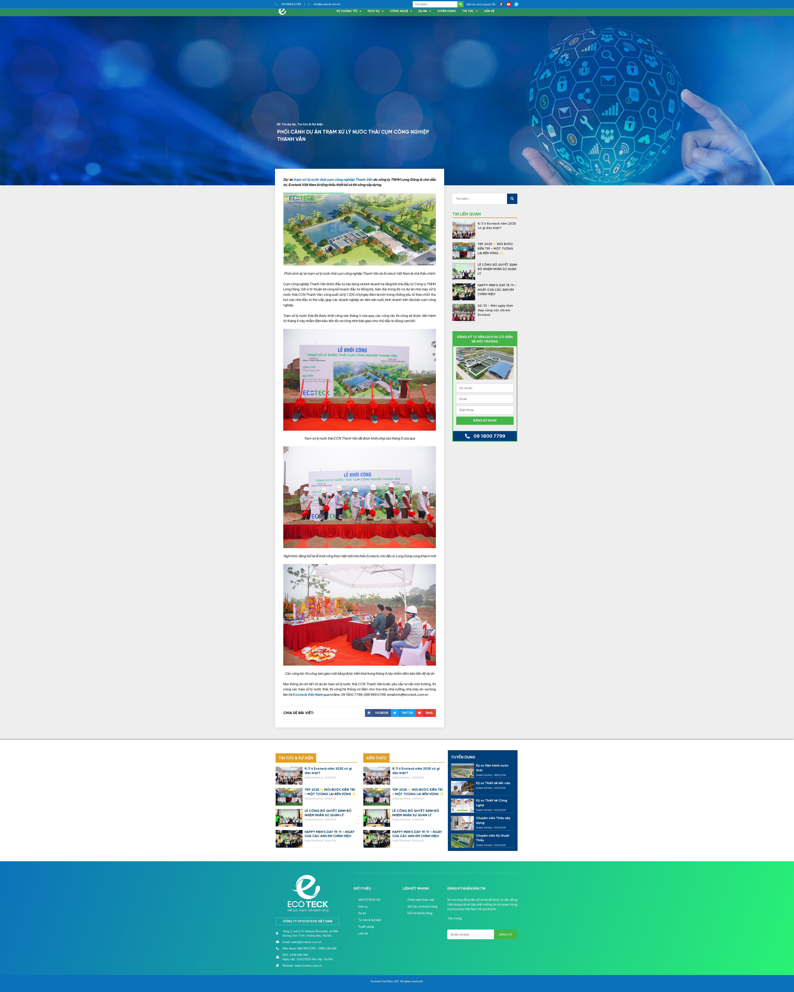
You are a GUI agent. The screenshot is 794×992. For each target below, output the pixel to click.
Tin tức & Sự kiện (310, 124)
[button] (378, 713)
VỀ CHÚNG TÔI (347, 11)
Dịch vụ (374, 11)
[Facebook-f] (500, 4)
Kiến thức (376, 758)
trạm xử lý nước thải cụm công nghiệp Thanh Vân (333, 179)
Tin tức (468, 11)
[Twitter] (516, 4)
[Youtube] (508, 4)
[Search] (460, 4)
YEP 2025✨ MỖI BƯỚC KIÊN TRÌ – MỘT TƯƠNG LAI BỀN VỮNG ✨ (495, 249)
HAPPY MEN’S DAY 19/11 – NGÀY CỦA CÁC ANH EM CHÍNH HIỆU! (497, 290)
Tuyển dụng (446, 11)
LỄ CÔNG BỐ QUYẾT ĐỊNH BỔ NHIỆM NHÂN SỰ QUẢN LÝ (497, 269)
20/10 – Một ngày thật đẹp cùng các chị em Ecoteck (495, 310)
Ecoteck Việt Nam (308, 694)
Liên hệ (489, 11)
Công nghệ (399, 11)
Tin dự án (289, 124)
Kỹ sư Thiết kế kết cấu (493, 783)
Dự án (422, 11)
